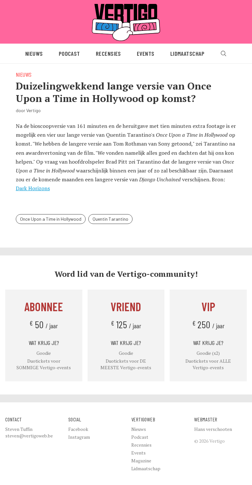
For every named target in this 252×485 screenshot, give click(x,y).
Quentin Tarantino (110, 219)
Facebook (78, 429)
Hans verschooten (213, 429)
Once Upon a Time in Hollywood (50, 219)
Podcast (69, 53)
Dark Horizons (33, 188)
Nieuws (34, 53)
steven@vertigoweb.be (29, 436)
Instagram (79, 437)
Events (146, 53)
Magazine (141, 460)
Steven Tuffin (18, 429)
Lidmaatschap (187, 53)
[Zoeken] (223, 53)
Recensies (108, 53)
